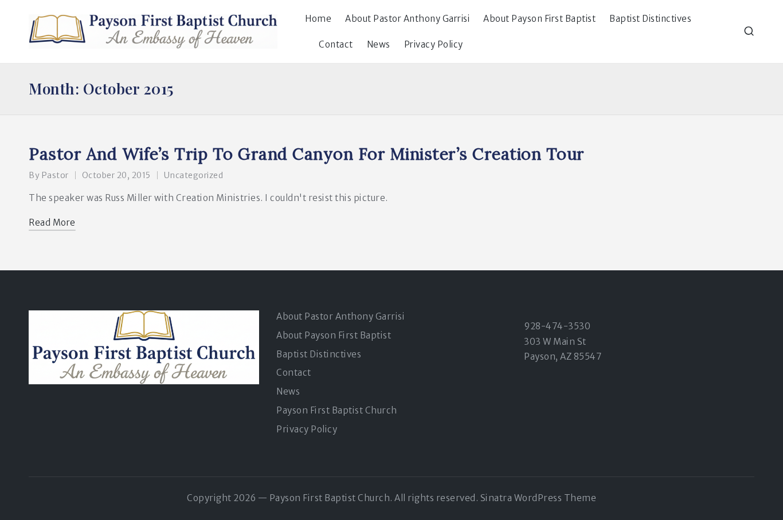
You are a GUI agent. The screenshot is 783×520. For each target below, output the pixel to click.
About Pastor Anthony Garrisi (340, 316)
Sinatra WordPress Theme (538, 498)
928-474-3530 (557, 326)
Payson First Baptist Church (336, 410)
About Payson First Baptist (333, 335)
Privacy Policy (306, 429)
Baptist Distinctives (318, 354)
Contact (293, 372)
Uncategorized (194, 175)
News (288, 391)
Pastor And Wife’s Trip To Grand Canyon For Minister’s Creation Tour (307, 153)
